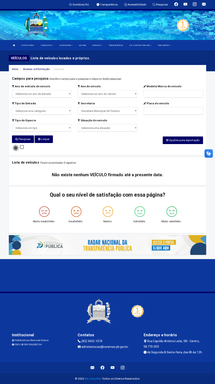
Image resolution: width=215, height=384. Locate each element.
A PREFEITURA (27, 45)
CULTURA (82, 45)
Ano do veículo (90, 86)
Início (15, 69)
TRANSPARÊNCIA (116, 45)
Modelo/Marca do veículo (163, 86)
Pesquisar (24, 139)
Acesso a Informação (36, 69)
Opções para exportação (184, 140)
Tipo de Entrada (25, 103)
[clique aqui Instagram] (122, 367)
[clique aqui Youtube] (112, 367)
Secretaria (87, 103)
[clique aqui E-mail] (92, 367)
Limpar (45, 139)
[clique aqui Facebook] (102, 367)
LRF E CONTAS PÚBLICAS (139, 45)
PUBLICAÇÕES (164, 45)
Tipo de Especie (25, 120)
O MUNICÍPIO (46, 45)
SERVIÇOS (96, 45)
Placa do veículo (157, 103)
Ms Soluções (93, 378)
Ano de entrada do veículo (32, 86)
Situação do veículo (93, 120)
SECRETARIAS (65, 45)
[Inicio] (14, 45)
